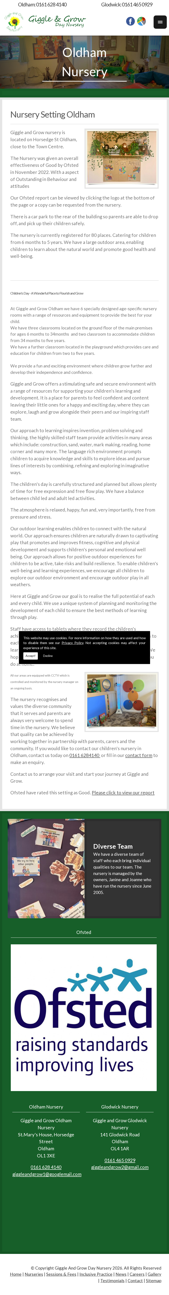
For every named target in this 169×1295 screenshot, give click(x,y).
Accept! (31, 656)
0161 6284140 (84, 755)
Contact (135, 1280)
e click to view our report (128, 792)
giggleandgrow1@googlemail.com (46, 1174)
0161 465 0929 (137, 4)
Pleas (97, 792)
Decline (48, 656)
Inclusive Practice (95, 1274)
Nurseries (34, 1274)
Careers (137, 1274)
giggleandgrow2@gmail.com (120, 1167)
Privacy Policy (72, 643)
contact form (138, 755)
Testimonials (112, 1280)
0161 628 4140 (51, 4)
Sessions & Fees (61, 1274)
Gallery (154, 1274)
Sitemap (153, 1280)
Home (16, 1274)
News (121, 1274)
